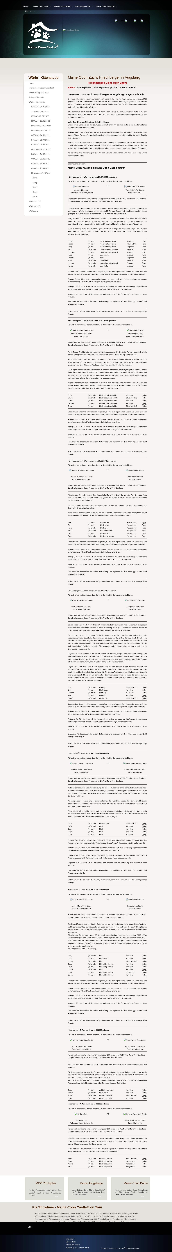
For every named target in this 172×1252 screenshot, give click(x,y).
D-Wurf (106, 87)
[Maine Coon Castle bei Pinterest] (145, 21)
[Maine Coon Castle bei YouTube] (129, 21)
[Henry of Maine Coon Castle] (81, 900)
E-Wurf (97, 87)
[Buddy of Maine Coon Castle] (81, 330)
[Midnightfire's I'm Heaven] (134, 187)
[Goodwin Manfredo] (81, 187)
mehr (56, 1197)
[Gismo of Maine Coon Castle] (134, 763)
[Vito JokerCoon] (81, 1114)
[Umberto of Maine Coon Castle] (81, 470)
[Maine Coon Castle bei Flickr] (137, 21)
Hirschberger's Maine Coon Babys (107, 82)
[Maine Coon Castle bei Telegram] (120, 21)
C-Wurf (114, 87)
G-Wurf (80, 87)
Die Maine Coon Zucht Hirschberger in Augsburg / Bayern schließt (106, 94)
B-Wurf (123, 87)
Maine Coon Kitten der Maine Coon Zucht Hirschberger (89, 122)
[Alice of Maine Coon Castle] (135, 1040)
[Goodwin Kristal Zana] (135, 470)
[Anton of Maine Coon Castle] (81, 600)
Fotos (144, 395)
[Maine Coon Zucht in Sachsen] (44, 1243)
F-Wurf (88, 87)
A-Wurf (132, 87)
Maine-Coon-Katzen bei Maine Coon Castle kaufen (96, 167)
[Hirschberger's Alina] (135, 330)
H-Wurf (71, 87)
